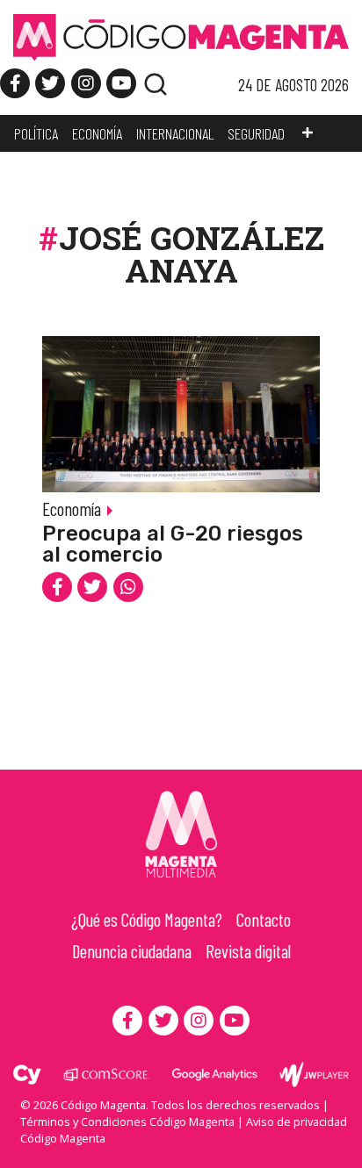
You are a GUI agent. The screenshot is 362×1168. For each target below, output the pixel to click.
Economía (71, 509)
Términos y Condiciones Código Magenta (127, 1121)
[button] (307, 133)
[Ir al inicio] (181, 36)
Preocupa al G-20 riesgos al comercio (172, 544)
